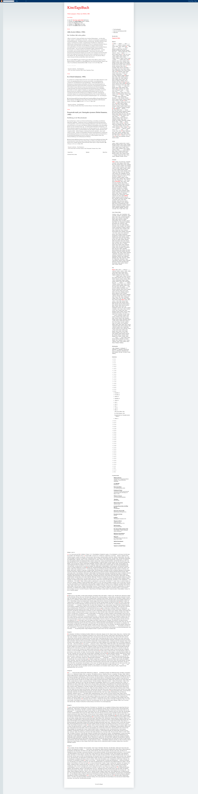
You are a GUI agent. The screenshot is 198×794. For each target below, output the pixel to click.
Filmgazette (116, 536)
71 (114, 381)
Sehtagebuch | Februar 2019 (119, 534)
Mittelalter (117, 348)
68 (114, 387)
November (117, 394)
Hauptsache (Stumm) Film (119, 510)
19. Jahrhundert (118, 350)
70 (114, 383)
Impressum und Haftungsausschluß (119, 31)
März (116, 409)
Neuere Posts (70, 152)
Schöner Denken (117, 543)
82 (114, 361)
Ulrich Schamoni (95, 105)
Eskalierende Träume (118, 490)
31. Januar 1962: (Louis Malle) (75, 22)
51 (114, 447)
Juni (115, 404)
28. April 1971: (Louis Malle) (76, 25)
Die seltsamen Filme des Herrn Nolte (121, 529)
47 (114, 454)
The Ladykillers (126, 658)
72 (114, 379)
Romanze (90, 105)
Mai (115, 406)
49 (114, 451)
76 (114, 372)
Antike (113, 348)
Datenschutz (115, 32)
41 (114, 466)
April (116, 407)
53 (114, 443)
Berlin (80, 105)
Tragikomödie (88, 70)
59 (114, 432)
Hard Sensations (117, 525)
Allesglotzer (116, 499)
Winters (92, 70)
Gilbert (81, 70)
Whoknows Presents (118, 496)
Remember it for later (118, 514)
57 (114, 436)
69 (114, 385)
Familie (74, 148)
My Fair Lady (89, 690)
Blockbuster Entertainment (119, 533)
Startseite (87, 152)
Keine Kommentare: (80, 68)
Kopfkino (116, 517)
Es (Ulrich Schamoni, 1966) (76, 77)
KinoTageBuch (78, 7)
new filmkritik (116, 483)
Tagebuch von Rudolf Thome (119, 545)
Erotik (72, 148)
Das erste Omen (116, 500)
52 (114, 445)
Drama (74, 70)
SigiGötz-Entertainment (118, 541)
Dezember (117, 392)
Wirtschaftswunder (102, 105)
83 (114, 359)
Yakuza (99, 148)
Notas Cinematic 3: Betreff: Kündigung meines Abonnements (121, 530)
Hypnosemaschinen (118, 487)
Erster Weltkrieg (115, 352)
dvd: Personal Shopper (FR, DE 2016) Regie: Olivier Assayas (121, 538)
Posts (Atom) (74, 154)
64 (114, 422)
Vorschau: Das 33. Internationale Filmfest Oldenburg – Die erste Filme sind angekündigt (121, 480)
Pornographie (89, 148)
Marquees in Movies (118, 521)
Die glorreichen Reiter (118, 526)
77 (114, 370)
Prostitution (94, 148)
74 (114, 376)
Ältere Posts (105, 152)
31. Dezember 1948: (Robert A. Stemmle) (78, 21)
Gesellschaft (78, 70)
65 (114, 420)
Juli (115, 402)
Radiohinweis (116, 484)
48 (114, 452)
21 (114, 470)
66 (114, 391)
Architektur (77, 105)
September (117, 398)
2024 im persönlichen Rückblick (120, 497)
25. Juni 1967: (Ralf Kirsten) (78, 20)
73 (114, 377)
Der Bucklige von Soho (117, 579)
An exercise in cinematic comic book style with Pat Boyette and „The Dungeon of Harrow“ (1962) (121, 492)
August (116, 400)
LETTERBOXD (116, 508)
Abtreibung (72, 105)
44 (114, 460)
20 (114, 471)
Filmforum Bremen (117, 477)
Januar (116, 418)
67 (114, 389)
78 (114, 368)
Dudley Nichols (125, 151)
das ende (115, 515)
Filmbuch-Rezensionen (118, 502)
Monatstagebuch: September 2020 (120, 518)
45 (114, 458)
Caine (72, 70)
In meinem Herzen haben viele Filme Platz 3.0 (121, 506)
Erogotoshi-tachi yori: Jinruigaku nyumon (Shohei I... (122, 415)
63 (114, 424)
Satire (97, 148)
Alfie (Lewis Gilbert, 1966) (76, 32)
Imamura (82, 148)
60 (114, 430)
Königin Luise (84, 657)
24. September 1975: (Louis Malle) (76, 24)
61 (114, 428)
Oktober (116, 396)
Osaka (85, 148)
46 (114, 456)
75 (114, 374)
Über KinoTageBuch (117, 29)
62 (114, 426)
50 (114, 449)
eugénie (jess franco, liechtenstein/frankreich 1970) (119, 523)
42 (114, 464)
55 (114, 439)
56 (114, 437)
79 (114, 366)
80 (114, 364)
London (84, 70)
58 (114, 434)
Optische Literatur (117, 504)
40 (114, 468)
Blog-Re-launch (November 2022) (120, 511)
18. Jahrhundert (120, 349)
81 (114, 362)
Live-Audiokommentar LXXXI (119, 488)
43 (114, 462)
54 (114, 441)
